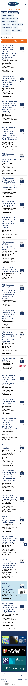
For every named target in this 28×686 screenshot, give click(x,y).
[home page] (13, 6)
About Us (12, 673)
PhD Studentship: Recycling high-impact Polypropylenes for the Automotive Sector (10, 539)
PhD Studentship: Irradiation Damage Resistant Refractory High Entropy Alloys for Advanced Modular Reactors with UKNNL (9, 183)
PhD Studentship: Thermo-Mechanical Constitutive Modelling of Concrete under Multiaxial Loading (9, 607)
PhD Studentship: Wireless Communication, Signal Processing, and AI (8, 246)
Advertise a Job (4, 681)
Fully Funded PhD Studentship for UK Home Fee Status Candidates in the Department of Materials (8, 222)
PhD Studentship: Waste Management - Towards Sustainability (10, 269)
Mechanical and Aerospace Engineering (7, 447)
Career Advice (3, 677)
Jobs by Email (4, 679)
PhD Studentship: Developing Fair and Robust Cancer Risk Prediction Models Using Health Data (9, 564)
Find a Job (3, 673)
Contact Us (12, 675)
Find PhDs (3, 675)
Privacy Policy (21, 675)
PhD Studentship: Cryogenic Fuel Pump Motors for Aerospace (9, 497)
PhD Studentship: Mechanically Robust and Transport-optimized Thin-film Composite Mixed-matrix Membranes (9, 475)
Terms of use (20, 673)
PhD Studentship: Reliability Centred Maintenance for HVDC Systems (8, 587)
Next (18, 628)
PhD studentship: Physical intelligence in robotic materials (9, 203)
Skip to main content (6, 1)
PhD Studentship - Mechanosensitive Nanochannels (8, 401)
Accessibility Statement (22, 679)
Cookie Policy (20, 677)
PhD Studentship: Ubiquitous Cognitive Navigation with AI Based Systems (9, 520)
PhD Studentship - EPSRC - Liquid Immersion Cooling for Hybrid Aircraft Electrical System (9, 379)
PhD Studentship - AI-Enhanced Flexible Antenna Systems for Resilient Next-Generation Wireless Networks (9, 106)
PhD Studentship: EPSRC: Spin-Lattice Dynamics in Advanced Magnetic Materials (9, 158)
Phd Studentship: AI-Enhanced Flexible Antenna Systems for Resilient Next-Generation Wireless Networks (9, 81)
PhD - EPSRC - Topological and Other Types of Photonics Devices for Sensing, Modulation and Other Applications (9, 337)
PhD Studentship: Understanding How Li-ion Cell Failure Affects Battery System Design (9, 314)
